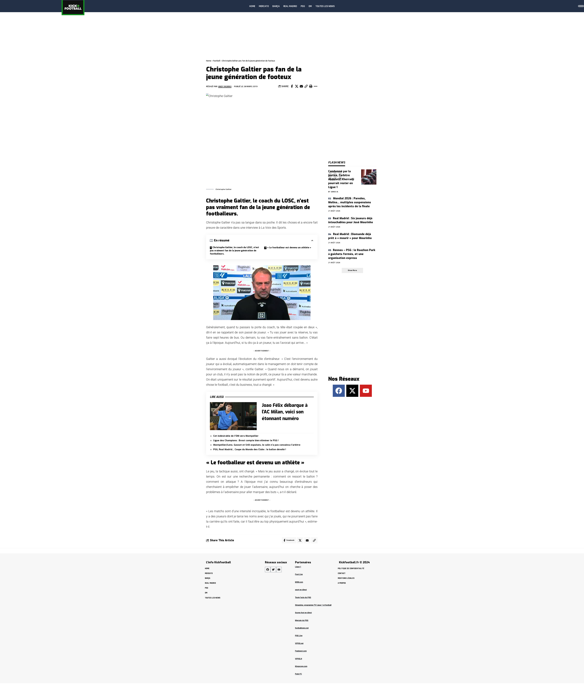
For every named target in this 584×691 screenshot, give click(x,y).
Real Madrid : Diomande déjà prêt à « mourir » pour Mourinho (350, 236)
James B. (334, 191)
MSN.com (299, 582)
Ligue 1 (298, 567)
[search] (572, 6)
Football (216, 60)
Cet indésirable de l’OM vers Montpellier (236, 435)
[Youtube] (366, 391)
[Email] (301, 86)
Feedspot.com (301, 651)
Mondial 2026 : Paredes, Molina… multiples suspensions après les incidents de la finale (349, 202)
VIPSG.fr (298, 659)
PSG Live (298, 636)
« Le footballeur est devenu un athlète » (289, 247)
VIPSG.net (299, 643)
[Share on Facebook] (292, 86)
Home (208, 60)
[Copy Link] (306, 86)
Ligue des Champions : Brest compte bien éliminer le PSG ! (245, 440)
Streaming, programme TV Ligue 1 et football (313, 605)
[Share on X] (296, 86)
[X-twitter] (352, 391)
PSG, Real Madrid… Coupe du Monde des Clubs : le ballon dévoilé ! (249, 449)
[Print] (311, 86)
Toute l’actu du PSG (303, 597)
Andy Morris (224, 86)
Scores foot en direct (303, 613)
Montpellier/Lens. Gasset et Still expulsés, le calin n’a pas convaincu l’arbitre (256, 444)
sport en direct (301, 590)
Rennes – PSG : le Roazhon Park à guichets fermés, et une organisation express (351, 254)
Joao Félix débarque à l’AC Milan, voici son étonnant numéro (285, 412)
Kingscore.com (301, 666)
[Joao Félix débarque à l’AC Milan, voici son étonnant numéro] (233, 416)
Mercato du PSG (301, 620)
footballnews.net (302, 628)
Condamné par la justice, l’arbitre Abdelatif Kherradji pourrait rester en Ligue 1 (341, 179)
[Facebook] (339, 391)
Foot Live (299, 574)
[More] (315, 86)
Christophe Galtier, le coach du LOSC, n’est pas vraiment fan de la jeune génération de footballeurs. (234, 250)
